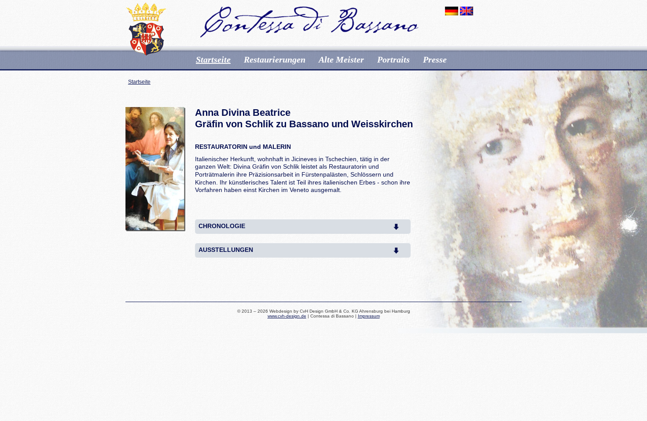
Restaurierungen (274, 59)
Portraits (393, 59)
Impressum (369, 316)
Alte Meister (341, 59)
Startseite (213, 59)
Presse (435, 59)
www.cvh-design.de (287, 316)
